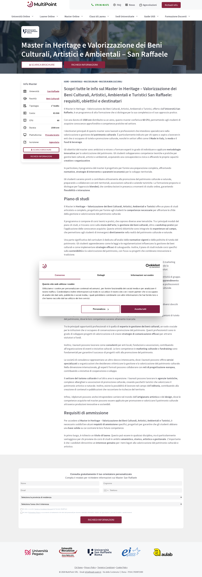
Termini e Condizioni (106, 567)
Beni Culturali (52, 98)
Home (66, 81)
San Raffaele (76, 81)
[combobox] (106, 490)
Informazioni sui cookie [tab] (142, 275)
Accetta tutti (140, 309)
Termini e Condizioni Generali (43, 509)
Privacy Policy (90, 567)
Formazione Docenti (176, 16)
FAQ (119, 4)
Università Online (21, 16)
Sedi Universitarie (124, 16)
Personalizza (99, 309)
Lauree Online (47, 16)
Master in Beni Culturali (110, 81)
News (132, 4)
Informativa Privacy (35, 512)
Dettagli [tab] (101, 275)
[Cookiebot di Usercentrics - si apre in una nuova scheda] (148, 266)
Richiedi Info (171, 5)
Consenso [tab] (60, 275)
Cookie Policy (122, 567)
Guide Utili (149, 16)
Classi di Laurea (97, 16)
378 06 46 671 (102, 4)
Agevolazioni (150, 4)
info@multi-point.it (93, 572)
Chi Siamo (78, 567)
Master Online (72, 16)
